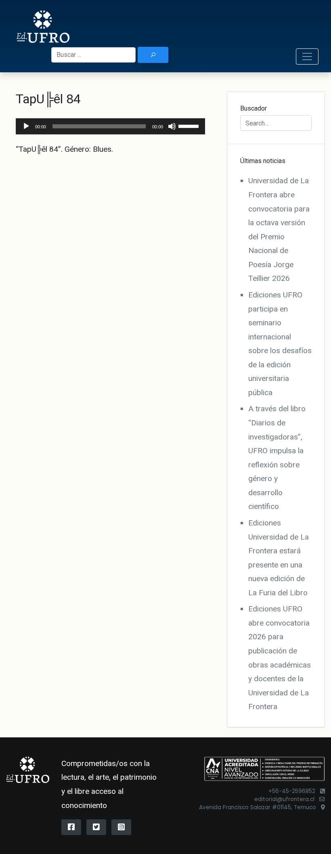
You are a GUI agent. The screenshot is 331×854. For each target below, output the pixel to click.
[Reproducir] (26, 126)
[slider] (189, 125)
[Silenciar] (172, 126)
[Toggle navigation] (307, 56)
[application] (110, 126)
